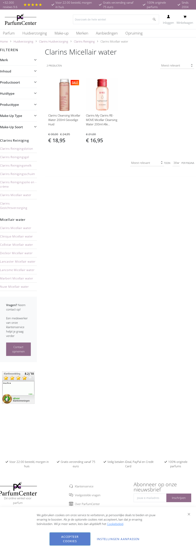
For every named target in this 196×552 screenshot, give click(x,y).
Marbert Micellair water (16, 278)
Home (4, 41)
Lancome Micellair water (17, 270)
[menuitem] (11, 33)
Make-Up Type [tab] (11, 115)
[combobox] (116, 19)
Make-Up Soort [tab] (11, 127)
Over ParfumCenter (87, 504)
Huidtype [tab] (7, 93)
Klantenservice (84, 486)
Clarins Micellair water (15, 195)
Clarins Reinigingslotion (16, 148)
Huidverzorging (23, 41)
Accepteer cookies (69, 539)
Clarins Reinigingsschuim (17, 174)
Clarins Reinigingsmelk (16, 165)
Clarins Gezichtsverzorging (13, 205)
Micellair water (12, 219)
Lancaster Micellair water (18, 261)
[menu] (98, 33)
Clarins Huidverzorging (53, 41)
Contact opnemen (18, 349)
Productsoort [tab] (10, 82)
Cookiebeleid (115, 524)
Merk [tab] (4, 60)
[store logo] (20, 19)
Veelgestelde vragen (87, 495)
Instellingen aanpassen (118, 539)
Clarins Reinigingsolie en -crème (18, 184)
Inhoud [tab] (5, 71)
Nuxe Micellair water (14, 286)
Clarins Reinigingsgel (14, 157)
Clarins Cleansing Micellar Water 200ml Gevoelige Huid (64, 119)
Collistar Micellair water (16, 244)
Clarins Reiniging (84, 41)
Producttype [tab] (9, 104)
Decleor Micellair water (16, 253)
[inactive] (18, 387)
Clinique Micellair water (16, 236)
